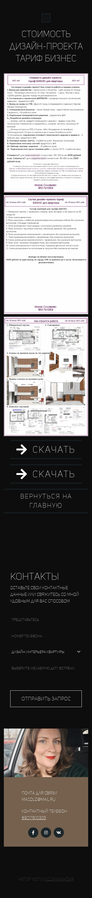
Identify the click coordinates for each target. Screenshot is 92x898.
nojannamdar (59, 879)
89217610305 (34, 817)
